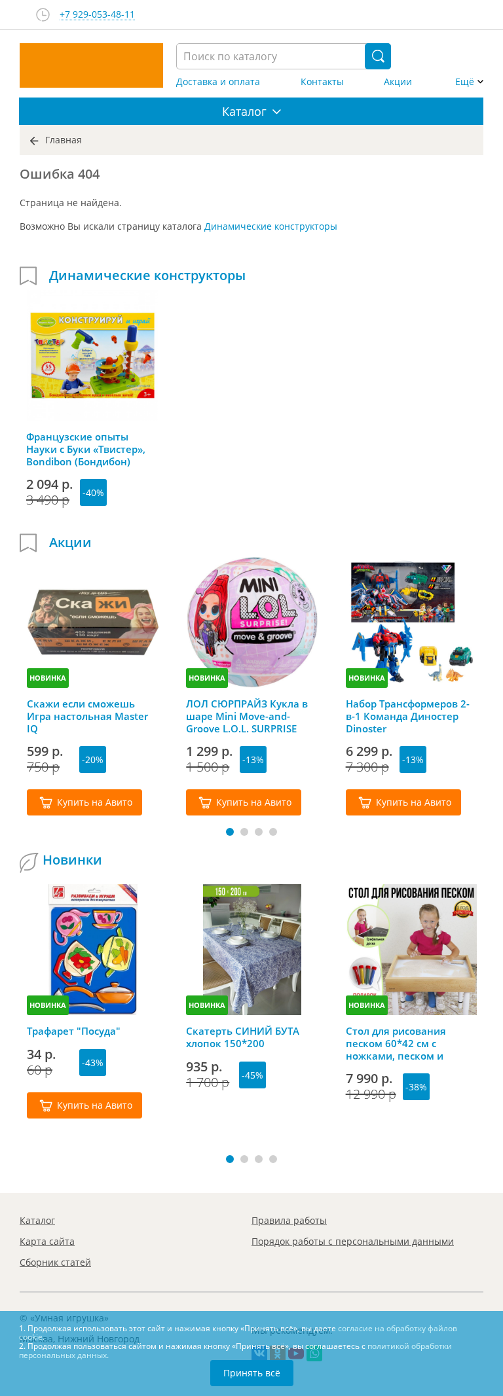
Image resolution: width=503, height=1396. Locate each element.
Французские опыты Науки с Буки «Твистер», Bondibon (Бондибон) (85, 449)
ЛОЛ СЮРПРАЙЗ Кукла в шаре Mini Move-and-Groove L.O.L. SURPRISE (247, 716)
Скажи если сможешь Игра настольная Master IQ (87, 716)
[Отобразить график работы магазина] (43, 15)
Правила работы (289, 1220)
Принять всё (251, 1373)
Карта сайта (47, 1241)
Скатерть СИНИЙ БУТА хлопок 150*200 (242, 1037)
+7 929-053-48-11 (97, 14)
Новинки (72, 860)
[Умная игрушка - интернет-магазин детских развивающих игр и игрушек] (91, 65)
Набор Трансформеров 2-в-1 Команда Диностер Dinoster (408, 716)
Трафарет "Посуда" (74, 1031)
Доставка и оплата (218, 82)
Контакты (322, 82)
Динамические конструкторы (270, 226)
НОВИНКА (47, 678)
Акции (398, 82)
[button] (230, 832)
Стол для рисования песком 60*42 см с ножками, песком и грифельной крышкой (401, 1043)
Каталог (37, 1220)
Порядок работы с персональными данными (353, 1241)
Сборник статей (55, 1262)
